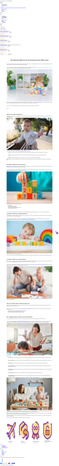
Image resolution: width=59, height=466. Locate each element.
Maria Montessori (9, 166)
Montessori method (39, 102)
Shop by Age (4, 4)
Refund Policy (4, 446)
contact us (11, 417)
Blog (2, 450)
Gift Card (3, 10)
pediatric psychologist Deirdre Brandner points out (27, 218)
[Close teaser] (55, 231)
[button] (57, 233)
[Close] (1, 14)
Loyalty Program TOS (5, 447)
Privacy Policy (4, 445)
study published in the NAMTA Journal (26, 308)
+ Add (10, 32)
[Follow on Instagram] (2, 460)
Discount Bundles (4, 5)
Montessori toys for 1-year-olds (17, 261)
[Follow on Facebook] (2, 459)
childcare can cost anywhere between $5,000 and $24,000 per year (40, 264)
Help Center (4, 11)
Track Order (3, 453)
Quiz (2, 6)
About (3, 452)
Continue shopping (2, 28)
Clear (8, 54)
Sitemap (3, 454)
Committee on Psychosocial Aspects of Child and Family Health (21, 321)
